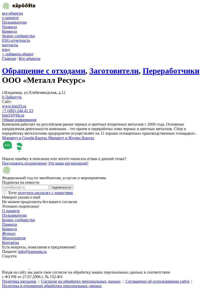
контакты (10, 45)
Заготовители (114, 70)
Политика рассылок (19, 281)
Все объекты (29, 58)
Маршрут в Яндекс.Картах (71, 138)
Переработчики (171, 70)
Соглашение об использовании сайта (157, 281)
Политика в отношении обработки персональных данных (52, 286)
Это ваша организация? (68, 163)
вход (6, 49)
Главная (9, 58)
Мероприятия (13, 238)
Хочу (40, 193)
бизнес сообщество (18, 36)
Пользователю (14, 22)
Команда (9, 31)
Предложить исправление (24, 163)
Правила (9, 27)
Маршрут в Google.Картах (25, 138)
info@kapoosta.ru (32, 251)
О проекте (11, 211)
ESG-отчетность (16, 40)
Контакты (10, 242)
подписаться (61, 187)
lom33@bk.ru (13, 115)
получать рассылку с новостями (45, 193)
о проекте (10, 18)
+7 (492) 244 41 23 (17, 110)
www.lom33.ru (14, 106)
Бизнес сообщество (18, 220)
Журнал (8, 233)
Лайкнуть (12, 97)
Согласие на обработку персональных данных (81, 281)
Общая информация (19, 120)
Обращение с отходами (43, 70)
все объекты (12, 13)
